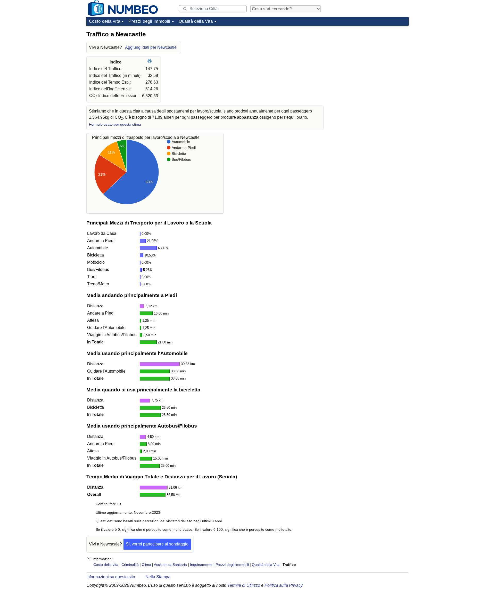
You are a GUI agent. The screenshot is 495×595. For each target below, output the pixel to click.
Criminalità (130, 564)
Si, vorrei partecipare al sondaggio (157, 544)
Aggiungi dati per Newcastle (151, 47)
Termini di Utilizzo (243, 585)
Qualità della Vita (196, 21)
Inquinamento (201, 564)
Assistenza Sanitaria (170, 564)
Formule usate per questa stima (115, 124)
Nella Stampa (157, 577)
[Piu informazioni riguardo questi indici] (150, 62)
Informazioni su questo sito (110, 577)
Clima (146, 564)
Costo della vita (104, 21)
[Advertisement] (370, 60)
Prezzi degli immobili (149, 21)
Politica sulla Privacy (284, 585)
